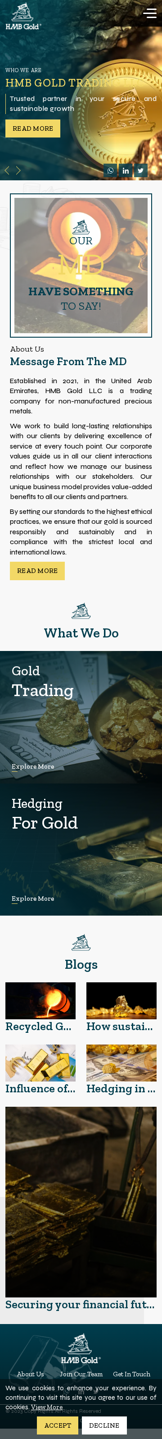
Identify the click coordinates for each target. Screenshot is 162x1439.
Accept (58, 1425)
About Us (30, 1374)
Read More (37, 571)
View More (47, 1407)
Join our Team (81, 1374)
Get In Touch (131, 1374)
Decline (104, 1425)
